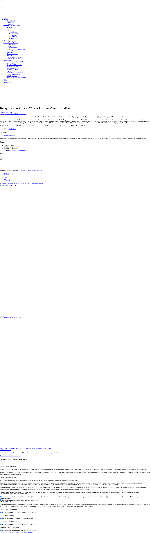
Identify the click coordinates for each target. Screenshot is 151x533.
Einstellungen (16, 456)
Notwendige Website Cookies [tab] (8, 477)
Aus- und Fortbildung (6, 112)
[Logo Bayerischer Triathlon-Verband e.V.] (6, 8)
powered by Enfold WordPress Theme (31, 170)
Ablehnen (9, 456)
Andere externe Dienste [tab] (6, 501)
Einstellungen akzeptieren (7, 532)
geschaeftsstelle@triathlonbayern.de (18, 150)
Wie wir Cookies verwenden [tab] (8, 466)
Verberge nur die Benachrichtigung (23, 532)
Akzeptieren (3, 456)
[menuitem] (77, 18)
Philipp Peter (12, 129)
